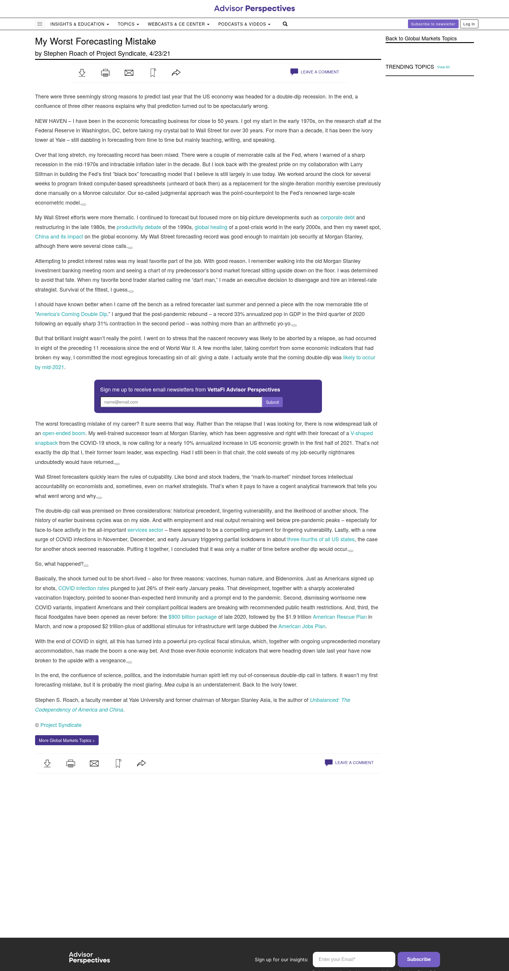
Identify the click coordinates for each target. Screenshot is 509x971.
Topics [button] (127, 24)
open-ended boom (63, 433)
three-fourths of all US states (321, 539)
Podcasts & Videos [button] (242, 24)
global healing (211, 227)
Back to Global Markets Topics (421, 38)
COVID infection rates (83, 588)
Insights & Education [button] (78, 24)
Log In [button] (469, 23)
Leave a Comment (319, 72)
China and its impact (59, 236)
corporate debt (337, 217)
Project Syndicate (121, 52)
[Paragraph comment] (83, 204)
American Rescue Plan (340, 616)
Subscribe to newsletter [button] (433, 23)
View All (443, 67)
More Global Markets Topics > (67, 740)
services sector (145, 529)
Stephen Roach (65, 52)
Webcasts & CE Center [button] (177, 24)
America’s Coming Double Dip (72, 313)
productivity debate (139, 227)
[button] (82, 73)
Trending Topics (410, 67)
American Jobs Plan (301, 626)
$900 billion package (192, 616)
